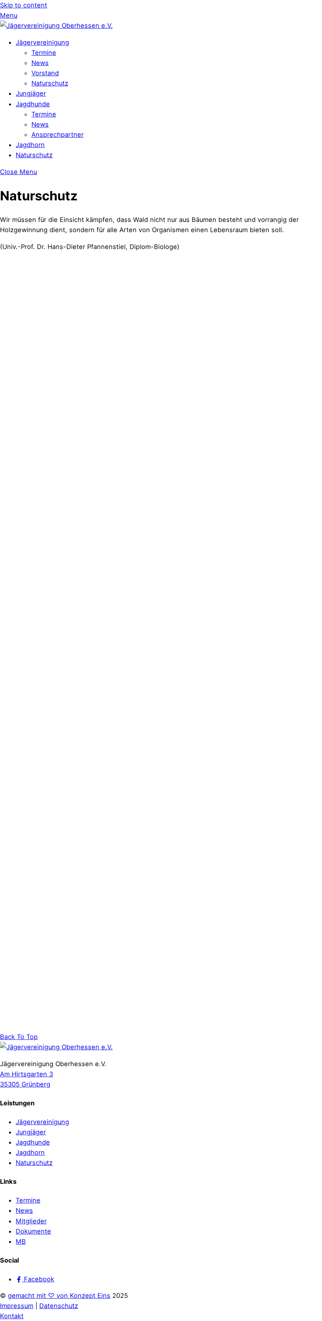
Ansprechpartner (57, 134)
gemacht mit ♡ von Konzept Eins (59, 1295)
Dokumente (33, 1231)
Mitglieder (31, 1221)
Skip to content (23, 5)
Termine (43, 52)
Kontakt (12, 1316)
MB (21, 1241)
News (40, 63)
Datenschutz (58, 1306)
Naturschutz (49, 83)
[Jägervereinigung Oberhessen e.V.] (56, 25)
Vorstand (45, 73)
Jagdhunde (33, 104)
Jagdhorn (30, 145)
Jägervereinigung (42, 42)
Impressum (16, 1306)
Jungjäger (31, 93)
